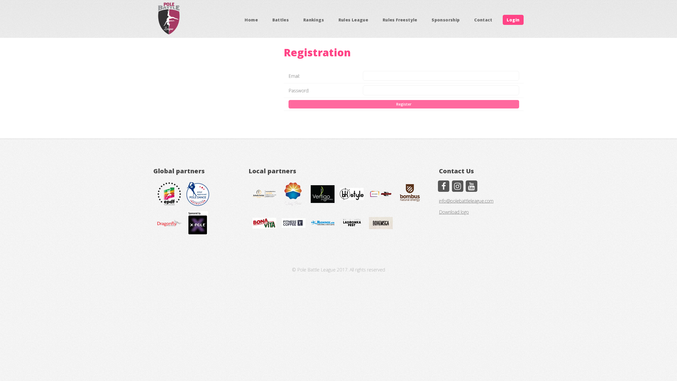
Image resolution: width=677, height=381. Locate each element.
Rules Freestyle (400, 20)
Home (251, 20)
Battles (280, 20)
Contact (483, 20)
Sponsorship (446, 20)
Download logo (454, 212)
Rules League (353, 20)
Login (513, 20)
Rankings (313, 20)
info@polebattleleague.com (466, 201)
